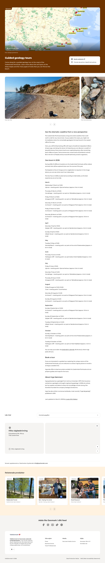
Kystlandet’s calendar (68, 349)
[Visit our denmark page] (43, 524)
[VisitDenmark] (15, 534)
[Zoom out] (97, 451)
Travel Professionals (50, 545)
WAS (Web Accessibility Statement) (90, 558)
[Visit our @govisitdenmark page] (57, 524)
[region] (72, 438)
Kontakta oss (83, 543)
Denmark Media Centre (69, 541)
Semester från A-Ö (85, 541)
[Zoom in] (97, 447)
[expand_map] (97, 425)
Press (46, 541)
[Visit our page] (48, 524)
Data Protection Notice (72, 558)
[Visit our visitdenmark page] (52, 524)
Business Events (49, 543)
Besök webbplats (79, 59)
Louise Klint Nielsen (71, 399)
